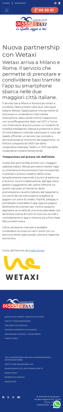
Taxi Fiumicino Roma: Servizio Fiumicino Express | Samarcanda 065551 (28, 358)
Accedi (6, 3)
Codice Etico (10, 382)
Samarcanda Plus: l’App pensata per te (24, 368)
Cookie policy (11, 373)
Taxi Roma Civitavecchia (16, 325)
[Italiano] (59, 3)
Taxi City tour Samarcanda (18, 321)
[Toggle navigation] (6, 10)
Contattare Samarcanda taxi (19, 364)
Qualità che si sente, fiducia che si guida (24, 317)
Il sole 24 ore (36, 250)
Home (2, 36)
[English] (55, 3)
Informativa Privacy (15, 377)
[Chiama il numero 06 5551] (44, 12)
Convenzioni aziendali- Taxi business (23, 334)
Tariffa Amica (11, 338)
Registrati (20, 3)
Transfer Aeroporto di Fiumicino (21, 330)
